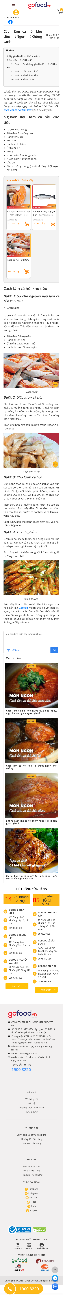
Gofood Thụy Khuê (16, 911)
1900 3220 (21, 1069)
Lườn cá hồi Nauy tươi (18, 259)
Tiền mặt (29, 1248)
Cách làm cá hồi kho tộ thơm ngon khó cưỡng (31, 767)
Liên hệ (31, 1103)
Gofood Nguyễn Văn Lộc (18, 961)
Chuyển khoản (41, 1248)
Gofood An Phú (47, 966)
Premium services (31, 1166)
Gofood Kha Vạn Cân (47, 914)
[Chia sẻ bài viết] (10, 22)
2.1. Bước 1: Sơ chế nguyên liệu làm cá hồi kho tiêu (31, 66)
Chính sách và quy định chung (31, 1134)
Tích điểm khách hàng (31, 1174)
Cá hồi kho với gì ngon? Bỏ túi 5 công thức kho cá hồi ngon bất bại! (31, 877)
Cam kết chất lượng (31, 1143)
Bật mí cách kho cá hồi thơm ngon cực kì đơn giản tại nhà (31, 822)
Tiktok (33, 1201)
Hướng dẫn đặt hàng (31, 1139)
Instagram (33, 1193)
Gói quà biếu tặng (31, 1170)
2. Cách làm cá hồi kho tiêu (20, 60)
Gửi (54, 650)
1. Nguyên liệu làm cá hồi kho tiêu (23, 56)
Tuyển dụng (31, 1111)
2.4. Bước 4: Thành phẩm (23, 79)
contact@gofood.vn (27, 1053)
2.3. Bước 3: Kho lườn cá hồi (24, 75)
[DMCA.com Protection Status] (40, 1229)
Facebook (33, 1188)
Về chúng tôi (31, 1099)
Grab (33, 1206)
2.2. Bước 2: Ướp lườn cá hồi (25, 71)
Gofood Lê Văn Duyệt (46, 942)
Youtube (33, 1197)
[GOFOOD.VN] (40, 5)
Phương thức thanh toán (31, 1107)
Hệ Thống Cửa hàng (31, 889)
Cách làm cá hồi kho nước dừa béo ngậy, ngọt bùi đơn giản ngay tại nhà (31, 712)
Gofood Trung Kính (17, 936)
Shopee (33, 1210)
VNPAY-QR (17, 1248)
